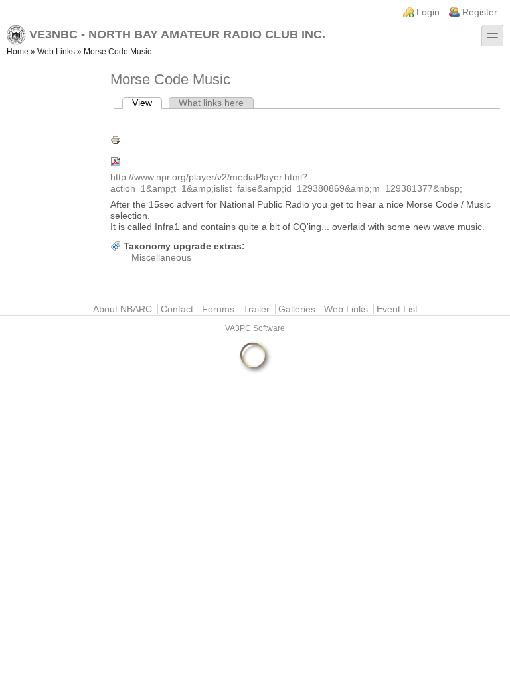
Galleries (296, 309)
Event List (397, 309)
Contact (177, 309)
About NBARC (122, 309)
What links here (211, 103)
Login (428, 12)
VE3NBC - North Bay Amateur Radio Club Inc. (177, 34)
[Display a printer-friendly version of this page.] (306, 140)
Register (479, 12)
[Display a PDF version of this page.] (306, 161)
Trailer (256, 309)
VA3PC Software (255, 328)
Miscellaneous (161, 258)
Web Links (56, 52)
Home (18, 52)
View (146, 103)
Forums (218, 309)
